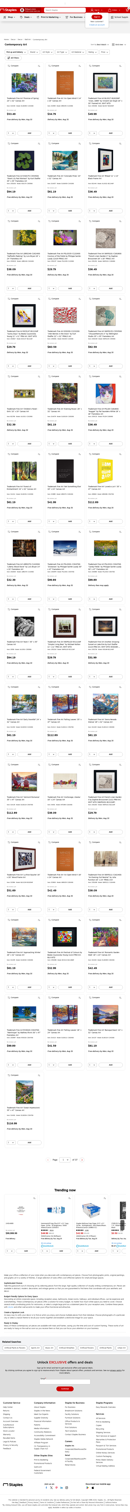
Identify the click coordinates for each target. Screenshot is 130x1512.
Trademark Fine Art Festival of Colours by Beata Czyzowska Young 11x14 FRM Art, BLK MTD (64, 955)
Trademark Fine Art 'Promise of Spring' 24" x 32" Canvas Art (23, 99)
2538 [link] (121, 1230)
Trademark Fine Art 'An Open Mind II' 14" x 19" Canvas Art (64, 99)
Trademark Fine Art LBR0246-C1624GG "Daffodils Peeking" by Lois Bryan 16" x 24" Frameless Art (23, 256)
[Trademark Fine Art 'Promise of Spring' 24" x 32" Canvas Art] (24, 82)
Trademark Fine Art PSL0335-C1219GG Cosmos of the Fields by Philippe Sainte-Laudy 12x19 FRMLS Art (64, 256)
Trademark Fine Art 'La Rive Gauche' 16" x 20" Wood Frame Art (23, 876)
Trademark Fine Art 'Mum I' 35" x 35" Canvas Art (22, 643)
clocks (10, 1307)
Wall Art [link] (28, 39)
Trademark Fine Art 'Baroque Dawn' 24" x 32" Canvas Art (105, 1031)
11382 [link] (87, 1230)
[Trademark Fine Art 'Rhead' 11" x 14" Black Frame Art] (105, 160)
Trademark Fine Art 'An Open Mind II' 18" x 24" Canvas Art (64, 876)
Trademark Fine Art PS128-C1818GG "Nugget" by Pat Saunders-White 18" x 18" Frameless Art (104, 411)
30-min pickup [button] (46, 1243)
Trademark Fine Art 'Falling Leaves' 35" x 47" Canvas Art (64, 720)
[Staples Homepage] (8, 10)
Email (43, 1379)
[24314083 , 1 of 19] (21, 1211)
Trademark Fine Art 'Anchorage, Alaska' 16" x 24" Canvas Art (63, 798)
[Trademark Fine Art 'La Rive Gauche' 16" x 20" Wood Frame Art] (24, 859)
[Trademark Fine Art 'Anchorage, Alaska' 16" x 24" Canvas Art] (65, 781)
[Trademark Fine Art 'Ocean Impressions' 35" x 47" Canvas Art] (24, 1092)
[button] (83, 10)
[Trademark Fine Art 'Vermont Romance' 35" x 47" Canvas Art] (24, 781)
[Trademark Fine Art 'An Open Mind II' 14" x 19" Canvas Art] (65, 82)
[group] (21, 1225)
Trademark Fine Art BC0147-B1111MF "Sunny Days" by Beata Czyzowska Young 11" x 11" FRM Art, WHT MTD (22, 334)
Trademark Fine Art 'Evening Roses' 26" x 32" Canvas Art (64, 410)
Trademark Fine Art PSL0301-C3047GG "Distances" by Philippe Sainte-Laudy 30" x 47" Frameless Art (64, 567)
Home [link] (6, 39)
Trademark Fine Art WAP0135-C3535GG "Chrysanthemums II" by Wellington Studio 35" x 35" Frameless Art (105, 334)
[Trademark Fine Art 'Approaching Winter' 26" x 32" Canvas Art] (24, 937)
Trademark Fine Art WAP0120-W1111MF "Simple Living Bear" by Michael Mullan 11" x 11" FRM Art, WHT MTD (64, 644)
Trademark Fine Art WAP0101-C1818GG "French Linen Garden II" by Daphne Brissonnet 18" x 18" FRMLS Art (104, 256)
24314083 (9, 1223)
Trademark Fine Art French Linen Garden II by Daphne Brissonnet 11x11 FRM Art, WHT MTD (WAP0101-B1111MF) (104, 800)
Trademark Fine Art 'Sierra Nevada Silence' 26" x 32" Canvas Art (102, 720)
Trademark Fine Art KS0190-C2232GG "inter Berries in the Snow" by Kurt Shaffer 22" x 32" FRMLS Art (63, 334)
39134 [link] (52, 1230)
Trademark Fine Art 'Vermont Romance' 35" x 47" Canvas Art (23, 798)
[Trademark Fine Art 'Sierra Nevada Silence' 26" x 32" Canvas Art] (105, 704)
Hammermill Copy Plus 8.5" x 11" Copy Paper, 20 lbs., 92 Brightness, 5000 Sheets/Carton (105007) (55, 1225)
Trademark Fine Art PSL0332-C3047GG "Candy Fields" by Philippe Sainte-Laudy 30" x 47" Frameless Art (104, 567)
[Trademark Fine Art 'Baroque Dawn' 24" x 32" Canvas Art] (105, 1014)
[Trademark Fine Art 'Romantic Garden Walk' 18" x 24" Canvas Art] (105, 937)
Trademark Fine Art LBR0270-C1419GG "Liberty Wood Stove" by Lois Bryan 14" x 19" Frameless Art (23, 567)
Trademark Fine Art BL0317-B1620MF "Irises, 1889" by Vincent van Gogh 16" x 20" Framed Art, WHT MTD (105, 101)
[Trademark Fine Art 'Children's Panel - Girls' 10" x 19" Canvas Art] (24, 393)
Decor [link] (13, 39)
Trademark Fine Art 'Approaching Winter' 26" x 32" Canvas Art (24, 953)
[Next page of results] (82, 1160)
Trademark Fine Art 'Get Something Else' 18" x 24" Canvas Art (64, 487)
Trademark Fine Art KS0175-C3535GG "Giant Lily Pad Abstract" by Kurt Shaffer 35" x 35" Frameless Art (23, 178)
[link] (30, 10)
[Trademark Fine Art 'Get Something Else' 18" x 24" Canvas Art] (65, 471)
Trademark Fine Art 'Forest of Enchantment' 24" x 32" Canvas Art (21, 487)
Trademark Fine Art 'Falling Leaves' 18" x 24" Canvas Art (64, 1031)
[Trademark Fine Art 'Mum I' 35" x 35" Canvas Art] (24, 626)
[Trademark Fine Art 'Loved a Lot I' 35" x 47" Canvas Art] (105, 471)
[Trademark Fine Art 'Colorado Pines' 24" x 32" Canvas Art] (65, 160)
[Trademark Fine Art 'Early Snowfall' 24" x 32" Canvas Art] (24, 704)
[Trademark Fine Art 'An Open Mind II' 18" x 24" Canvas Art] (65, 859)
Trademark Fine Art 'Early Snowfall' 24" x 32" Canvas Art (24, 720)
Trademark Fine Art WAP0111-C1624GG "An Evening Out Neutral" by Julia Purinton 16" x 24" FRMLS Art (104, 877)
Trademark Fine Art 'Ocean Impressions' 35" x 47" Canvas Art (23, 1109)
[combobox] (65, 10)
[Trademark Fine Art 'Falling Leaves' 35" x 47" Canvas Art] (65, 704)
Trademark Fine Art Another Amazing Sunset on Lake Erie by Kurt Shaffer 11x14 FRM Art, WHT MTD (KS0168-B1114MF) (103, 644)
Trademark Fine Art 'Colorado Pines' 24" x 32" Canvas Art (64, 177)
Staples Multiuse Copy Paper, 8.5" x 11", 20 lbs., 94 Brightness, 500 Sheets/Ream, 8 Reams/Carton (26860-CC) (91, 1225)
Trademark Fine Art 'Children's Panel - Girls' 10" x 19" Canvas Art (22, 410)
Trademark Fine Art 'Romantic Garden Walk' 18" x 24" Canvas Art (103, 953)
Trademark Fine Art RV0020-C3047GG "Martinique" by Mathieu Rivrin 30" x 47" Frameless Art (24, 1032)
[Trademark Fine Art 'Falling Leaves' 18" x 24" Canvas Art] (65, 1014)
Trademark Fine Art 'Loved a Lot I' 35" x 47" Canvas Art (104, 487)
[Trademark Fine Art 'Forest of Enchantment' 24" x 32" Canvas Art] (24, 471)
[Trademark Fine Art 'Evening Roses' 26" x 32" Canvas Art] (65, 393)
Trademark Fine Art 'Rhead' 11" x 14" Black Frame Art (103, 177)
